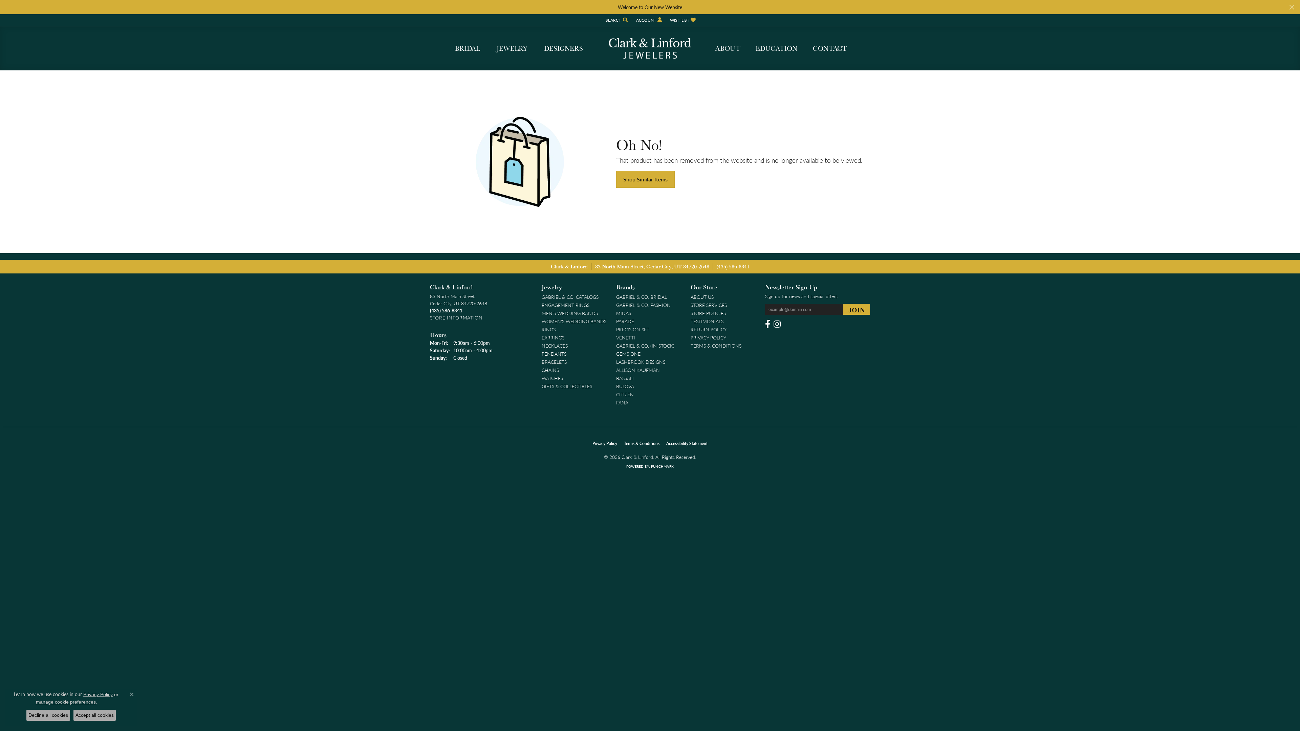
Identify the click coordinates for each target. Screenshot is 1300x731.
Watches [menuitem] (552, 378)
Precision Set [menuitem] (632, 329)
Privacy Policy (708, 337)
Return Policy (709, 329)
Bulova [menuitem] (625, 386)
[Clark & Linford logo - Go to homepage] (650, 48)
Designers (563, 48)
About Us (702, 296)
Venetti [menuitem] (625, 337)
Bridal (467, 48)
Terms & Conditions (716, 345)
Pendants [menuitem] (554, 353)
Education (776, 48)
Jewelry (512, 48)
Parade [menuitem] (625, 321)
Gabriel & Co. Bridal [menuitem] (641, 296)
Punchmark (662, 466)
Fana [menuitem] (622, 402)
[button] (616, 20)
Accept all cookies (94, 715)
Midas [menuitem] (623, 313)
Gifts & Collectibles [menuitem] (567, 386)
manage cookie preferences (66, 702)
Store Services (709, 305)
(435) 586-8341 (733, 266)
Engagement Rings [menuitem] (565, 305)
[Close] (1291, 7)
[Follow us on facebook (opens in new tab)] (767, 324)
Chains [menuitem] (550, 370)
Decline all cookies (48, 715)
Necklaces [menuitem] (555, 345)
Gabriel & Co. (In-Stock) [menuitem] (645, 345)
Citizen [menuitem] (625, 394)
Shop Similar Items (645, 179)
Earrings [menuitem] (553, 337)
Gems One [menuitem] (628, 353)
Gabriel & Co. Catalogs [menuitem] (570, 296)
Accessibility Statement (687, 443)
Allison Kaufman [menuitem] (638, 370)
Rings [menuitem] (549, 329)
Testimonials (707, 321)
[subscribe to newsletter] (856, 309)
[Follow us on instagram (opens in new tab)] (777, 324)
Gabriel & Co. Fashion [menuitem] (643, 305)
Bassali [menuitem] (625, 378)
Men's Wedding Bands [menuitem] (570, 313)
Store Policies (708, 313)
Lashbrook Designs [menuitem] (640, 361)
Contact (830, 48)
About (727, 48)
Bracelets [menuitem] (554, 361)
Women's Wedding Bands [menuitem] (574, 321)
